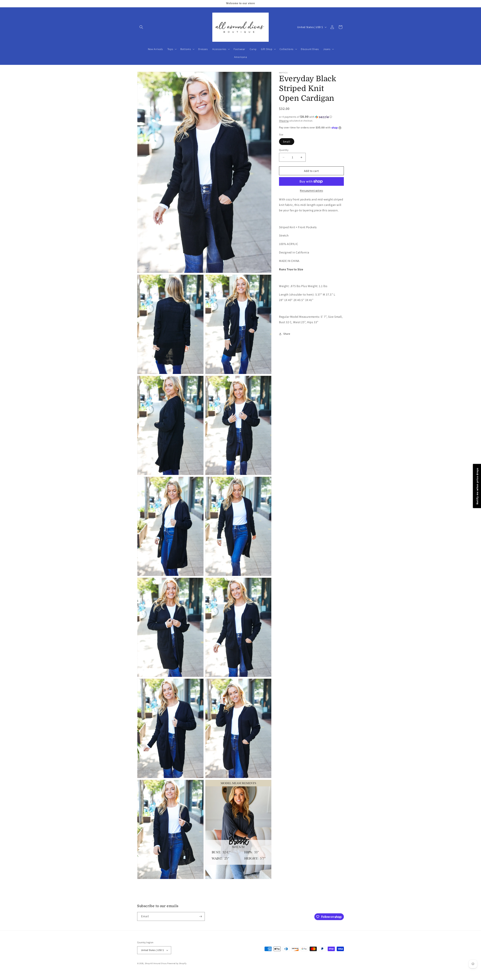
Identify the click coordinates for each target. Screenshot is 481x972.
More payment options (311, 190)
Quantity (283, 150)
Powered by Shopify (177, 963)
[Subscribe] (200, 916)
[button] (141, 27)
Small (286, 141)
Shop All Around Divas (156, 963)
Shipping (284, 120)
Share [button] (286, 333)
